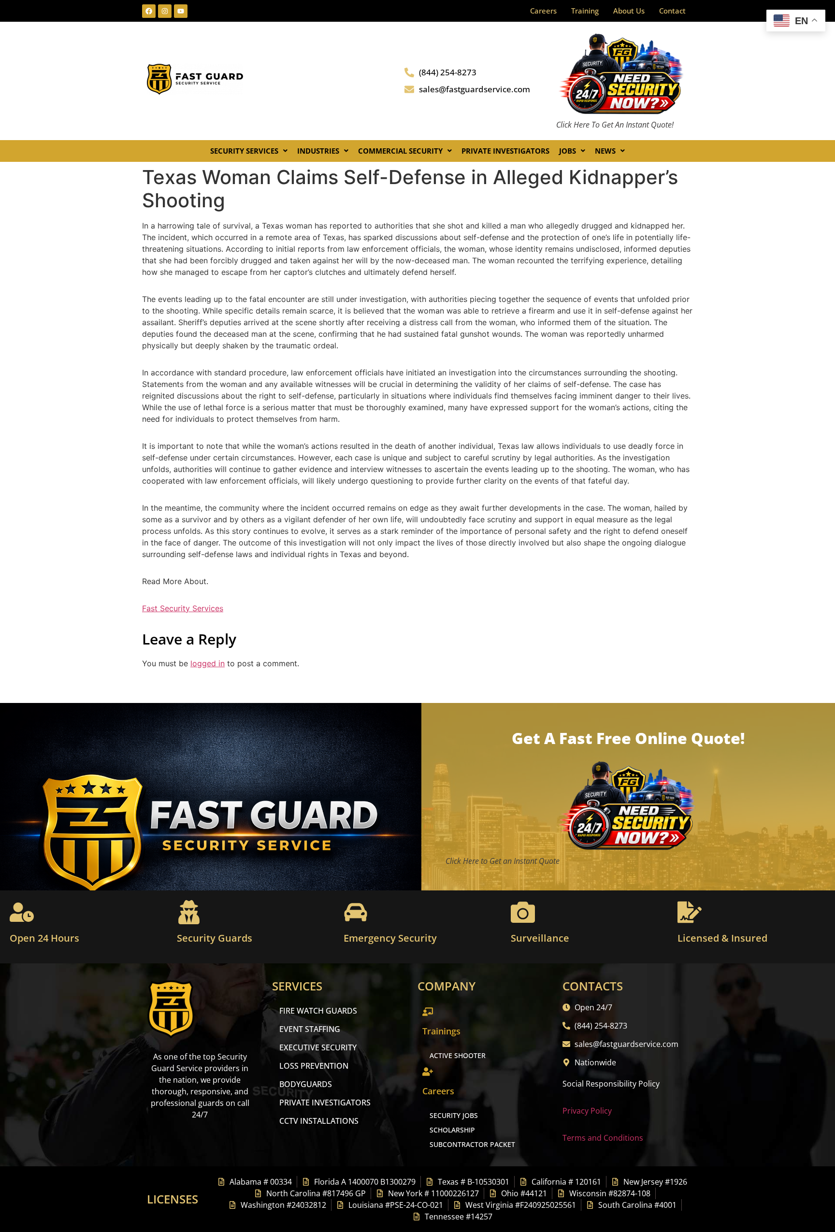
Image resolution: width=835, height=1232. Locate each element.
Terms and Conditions (602, 1137)
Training (585, 10)
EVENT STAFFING (309, 1029)
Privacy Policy (587, 1110)
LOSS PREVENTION (313, 1065)
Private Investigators (505, 151)
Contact (672, 10)
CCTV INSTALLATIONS (319, 1121)
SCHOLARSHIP (452, 1129)
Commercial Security (400, 151)
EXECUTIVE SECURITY (318, 1047)
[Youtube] (180, 11)
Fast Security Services (182, 608)
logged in (207, 663)
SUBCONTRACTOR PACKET (472, 1144)
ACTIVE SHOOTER (458, 1055)
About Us (629, 10)
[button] (248, 151)
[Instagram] (165, 11)
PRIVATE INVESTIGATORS (325, 1102)
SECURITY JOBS (454, 1115)
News (605, 151)
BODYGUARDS (305, 1084)
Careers (543, 10)
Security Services (244, 151)
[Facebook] (149, 11)
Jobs (567, 151)
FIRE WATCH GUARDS (318, 1010)
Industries (318, 151)
